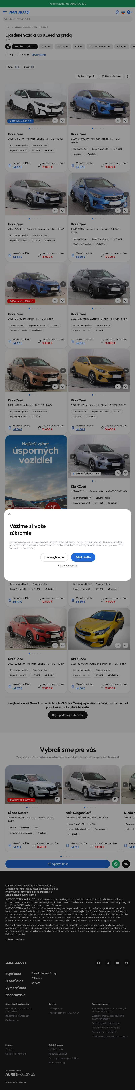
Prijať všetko (83, 557)
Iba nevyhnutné (54, 557)
